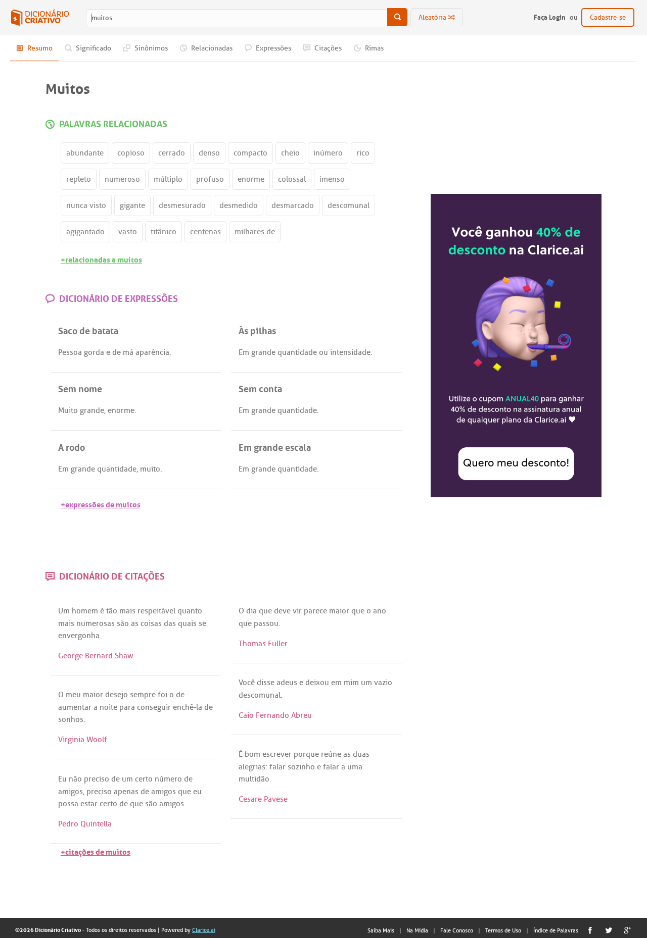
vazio (383, 683)
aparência (152, 352)
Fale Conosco (456, 930)
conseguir (154, 707)
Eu (62, 779)
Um (64, 611)
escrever (277, 754)
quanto (189, 611)
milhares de (255, 232)
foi (162, 695)
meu (73, 695)
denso (209, 153)
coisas (151, 623)
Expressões (272, 48)
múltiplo (168, 179)
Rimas (373, 48)
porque (306, 754)
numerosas (95, 623)
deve (282, 611)
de (116, 352)
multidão (254, 779)
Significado (92, 48)
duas (361, 754)
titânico (163, 232)
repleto (78, 179)
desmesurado (182, 205)
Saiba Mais (380, 930)
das (170, 623)
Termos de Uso (503, 930)
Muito (68, 410)
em (336, 683)
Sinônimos (150, 48)
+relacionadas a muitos (101, 258)
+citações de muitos (95, 851)
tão (111, 611)
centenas (205, 232)
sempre (143, 695)
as (134, 623)
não (75, 779)
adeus (286, 683)
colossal (292, 179)
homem (85, 611)
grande (263, 352)
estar (89, 804)
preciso (96, 779)
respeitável (156, 611)
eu (197, 792)
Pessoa (70, 352)
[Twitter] (609, 930)
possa (68, 804)
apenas (126, 792)
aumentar (74, 707)
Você (247, 683)
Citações (327, 48)
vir (297, 611)
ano (379, 611)
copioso (131, 153)
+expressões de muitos (101, 503)
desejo (116, 695)
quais (187, 623)
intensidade (350, 352)
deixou (317, 683)
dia (251, 611)
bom (252, 754)
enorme (251, 179)
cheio (290, 153)
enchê (183, 707)
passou (266, 623)
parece (315, 611)
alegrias (252, 767)
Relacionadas (211, 48)
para (127, 707)
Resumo (39, 48)
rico (362, 153)
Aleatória (433, 17)
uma (354, 767)
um (366, 683)
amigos (70, 792)
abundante (85, 153)
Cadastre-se (608, 17)
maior (339, 611)
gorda (94, 352)
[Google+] (627, 930)
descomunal (348, 205)
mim (351, 683)
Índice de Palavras (555, 930)
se (202, 623)
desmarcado (292, 205)
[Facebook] (590, 930)
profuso (210, 179)
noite (108, 707)
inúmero (328, 153)
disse (265, 683)
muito (150, 469)
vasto (127, 232)
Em (244, 352)
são (123, 623)
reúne (331, 754)
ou (323, 352)
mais (127, 611)
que (265, 611)
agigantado (85, 232)
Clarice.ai (203, 929)
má (128, 352)
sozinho (301, 767)
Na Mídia (417, 930)
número (168, 779)
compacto (250, 153)
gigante (132, 205)
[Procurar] (397, 17)
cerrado (171, 153)
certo (144, 779)
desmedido (238, 205)
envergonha (79, 636)
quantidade (297, 352)
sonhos (70, 719)
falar (277, 767)
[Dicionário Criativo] (40, 17)
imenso (332, 179)
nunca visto (86, 205)
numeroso (122, 179)
